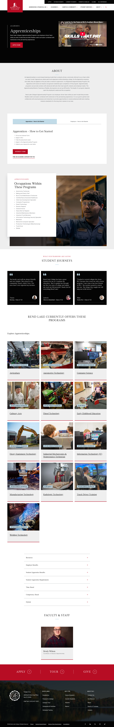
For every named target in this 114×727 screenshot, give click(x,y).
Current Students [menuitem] (70, 699)
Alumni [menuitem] (67, 706)
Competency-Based (32, 595)
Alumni (94, 1)
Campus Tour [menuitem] (46, 702)
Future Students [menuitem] (69, 695)
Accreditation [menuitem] (66, 724)
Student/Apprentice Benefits (35, 572)
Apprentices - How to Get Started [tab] (35, 121)
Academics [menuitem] (46, 695)
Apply (49, 1)
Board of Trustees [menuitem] (93, 706)
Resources (29, 558)
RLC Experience (102, 1)
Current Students (71, 1)
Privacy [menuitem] (32, 724)
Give (87, 672)
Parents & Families (84, 1)
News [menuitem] (89, 702)
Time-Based (30, 587)
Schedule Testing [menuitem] (48, 710)
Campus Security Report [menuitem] (41, 724)
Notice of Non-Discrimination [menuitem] (54, 724)
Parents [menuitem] (67, 702)
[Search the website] (106, 7)
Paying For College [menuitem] (48, 699)
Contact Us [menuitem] (91, 695)
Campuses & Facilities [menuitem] (49, 706)
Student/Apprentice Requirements (37, 580)
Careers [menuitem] (90, 710)
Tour (54, 672)
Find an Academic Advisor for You (24, 157)
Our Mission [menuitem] (91, 699)
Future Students (59, 1)
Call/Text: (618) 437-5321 (31, 701)
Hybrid (28, 602)
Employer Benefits (32, 565)
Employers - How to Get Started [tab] (79, 121)
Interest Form (20, 151)
